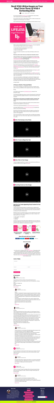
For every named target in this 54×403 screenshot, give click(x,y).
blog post (30, 44)
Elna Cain (22, 13)
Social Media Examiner (27, 91)
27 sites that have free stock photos (33, 105)
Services (39, 1)
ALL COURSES (26, 401)
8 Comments (32, 13)
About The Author (27, 241)
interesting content (25, 15)
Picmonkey (36, 72)
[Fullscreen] (39, 136)
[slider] (26, 136)
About (43, 1)
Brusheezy (28, 163)
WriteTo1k (28, 390)
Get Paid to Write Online (24, 254)
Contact (45, 1)
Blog (33, 1)
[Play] (14, 136)
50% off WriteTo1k (20, 401)
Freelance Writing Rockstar (29, 399)
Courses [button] (35, 1)
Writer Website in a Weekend (28, 392)
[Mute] (38, 136)
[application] (27, 129)
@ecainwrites (27, 248)
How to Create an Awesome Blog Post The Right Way (27, 233)
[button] (27, 129)
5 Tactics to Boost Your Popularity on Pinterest (36, 232)
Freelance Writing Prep (28, 394)
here (33, 65)
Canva (32, 72)
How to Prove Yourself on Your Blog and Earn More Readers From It (18, 233)
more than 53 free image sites (28, 107)
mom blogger (30, 250)
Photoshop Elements (20, 66)
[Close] (53, 402)
